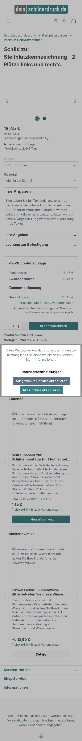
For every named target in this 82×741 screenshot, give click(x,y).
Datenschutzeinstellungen (41, 372)
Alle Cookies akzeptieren (41, 390)
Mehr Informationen (40, 359)
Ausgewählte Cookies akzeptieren (41, 381)
